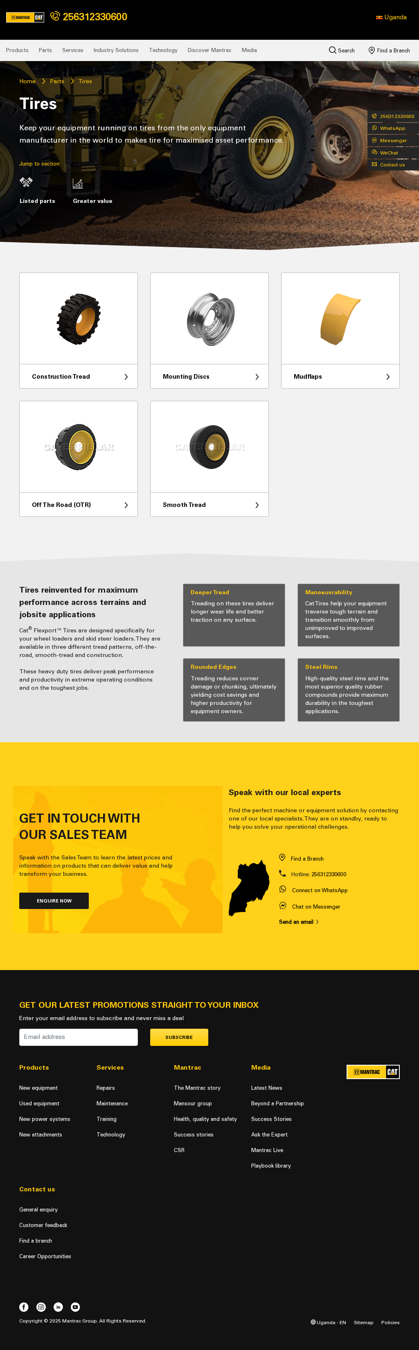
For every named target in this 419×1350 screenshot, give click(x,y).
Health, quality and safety (205, 1119)
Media (249, 50)
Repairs (106, 1088)
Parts (45, 50)
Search (345, 51)
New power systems (44, 1119)
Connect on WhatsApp (320, 890)
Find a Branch (393, 51)
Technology (163, 50)
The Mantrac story (197, 1088)
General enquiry (38, 1210)
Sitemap (364, 1322)
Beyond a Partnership (277, 1103)
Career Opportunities (45, 1256)
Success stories (194, 1135)
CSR (179, 1150)
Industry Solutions (116, 50)
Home (27, 81)
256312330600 (93, 17)
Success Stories (271, 1119)
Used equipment (39, 1103)
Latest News (266, 1088)
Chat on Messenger (316, 907)
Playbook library (271, 1166)
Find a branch (35, 1241)
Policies (390, 1322)
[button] (391, 17)
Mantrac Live (267, 1150)
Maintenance (112, 1103)
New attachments (40, 1135)
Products (17, 50)
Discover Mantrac (210, 50)
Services (72, 50)
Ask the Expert (269, 1135)
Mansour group (193, 1103)
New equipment (38, 1088)
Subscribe (179, 1037)
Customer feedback (43, 1225)
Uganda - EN (330, 1322)
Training (107, 1119)
